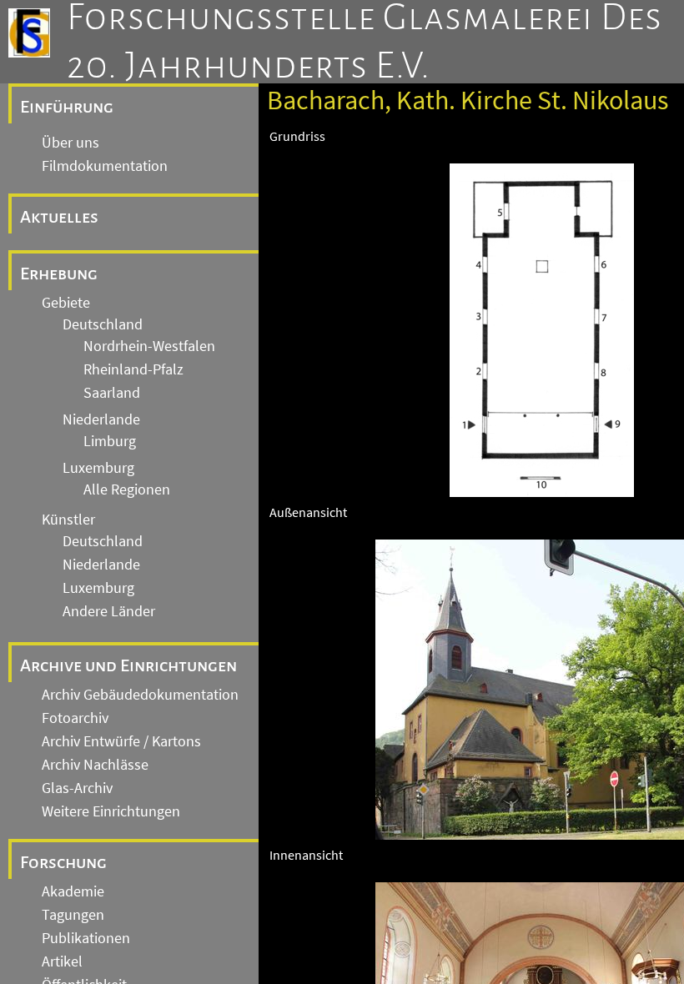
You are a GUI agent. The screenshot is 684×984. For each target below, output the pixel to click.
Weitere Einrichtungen (111, 811)
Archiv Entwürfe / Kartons (121, 741)
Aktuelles (59, 217)
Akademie (73, 891)
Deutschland (103, 324)
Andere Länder (109, 611)
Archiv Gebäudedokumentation (140, 694)
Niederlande (101, 419)
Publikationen (86, 938)
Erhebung (59, 273)
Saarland (111, 393)
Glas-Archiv (77, 788)
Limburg (109, 441)
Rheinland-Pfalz (133, 369)
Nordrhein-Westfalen (149, 346)
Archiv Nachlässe (95, 765)
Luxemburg (98, 468)
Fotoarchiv (75, 718)
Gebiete (66, 303)
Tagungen (73, 915)
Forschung (63, 862)
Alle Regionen (126, 489)
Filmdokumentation (105, 166)
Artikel (62, 961)
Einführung (66, 107)
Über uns (70, 142)
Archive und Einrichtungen (128, 665)
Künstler (68, 519)
